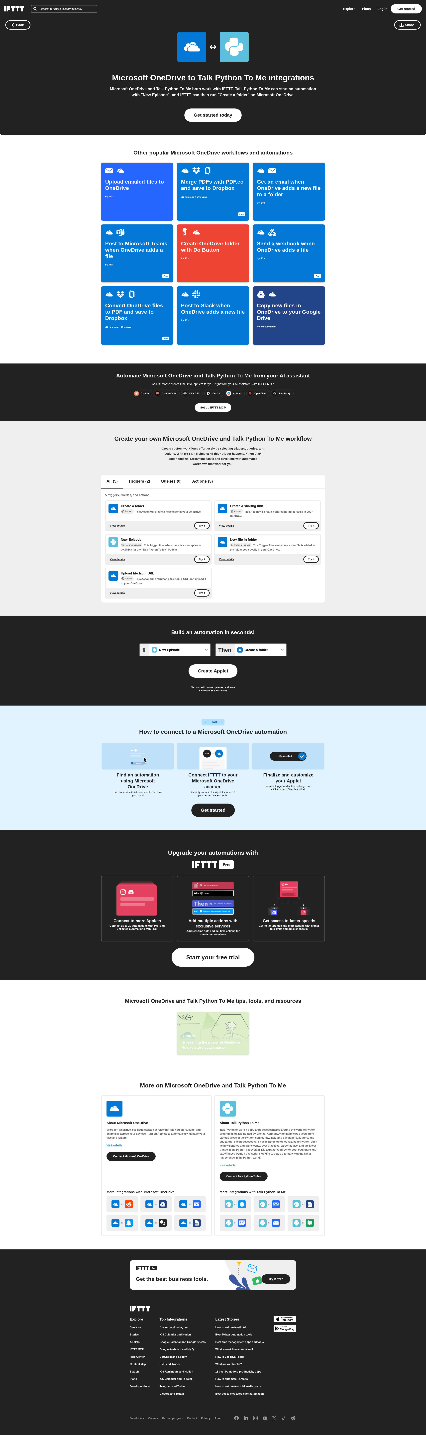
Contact (192, 1418)
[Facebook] (236, 1418)
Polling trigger (133, 545)
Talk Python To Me (232, 77)
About (218, 1418)
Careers (153, 1418)
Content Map (138, 1364)
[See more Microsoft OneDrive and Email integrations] (190, 1204)
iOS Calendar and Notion (175, 1334)
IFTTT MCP (137, 1349)
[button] (213, 810)
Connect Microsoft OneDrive (131, 1156)
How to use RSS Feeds (229, 1356)
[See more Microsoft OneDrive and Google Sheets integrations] (190, 1223)
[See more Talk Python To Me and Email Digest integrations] (269, 1204)
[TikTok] (284, 1418)
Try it (202, 525)
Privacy (206, 1418)
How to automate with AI (230, 1327)
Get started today (213, 115)
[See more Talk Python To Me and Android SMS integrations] (303, 1223)
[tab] (112, 482)
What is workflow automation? (234, 1349)
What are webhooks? (228, 1364)
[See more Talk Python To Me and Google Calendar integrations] (235, 1223)
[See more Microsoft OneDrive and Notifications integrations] (122, 1223)
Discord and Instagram (174, 1327)
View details (117, 525)
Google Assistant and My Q (177, 1349)
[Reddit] (293, 1418)
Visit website (114, 1145)
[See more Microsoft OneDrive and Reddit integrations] (122, 1204)
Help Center (137, 1356)
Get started (406, 9)
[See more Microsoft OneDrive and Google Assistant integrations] (156, 1223)
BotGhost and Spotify (173, 1356)
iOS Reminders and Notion (176, 1371)
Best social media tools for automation (239, 1393)
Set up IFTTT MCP (213, 407)
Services (135, 1327)
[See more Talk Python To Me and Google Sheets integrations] (303, 1204)
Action (128, 511)
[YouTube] (265, 1418)
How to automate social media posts (238, 1386)
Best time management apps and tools (239, 1342)
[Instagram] (255, 1418)
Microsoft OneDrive (149, 77)
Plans (366, 8)
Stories (134, 1334)
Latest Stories (227, 1319)
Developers (137, 1418)
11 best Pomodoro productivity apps (238, 1371)
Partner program (172, 1418)
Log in (382, 8)
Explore (349, 8)
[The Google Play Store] (285, 1329)
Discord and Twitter (172, 1393)
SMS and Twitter (170, 1364)
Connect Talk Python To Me (243, 1176)
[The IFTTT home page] (14, 9)
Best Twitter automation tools (233, 1334)
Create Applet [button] (213, 670)
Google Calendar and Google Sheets (183, 1342)
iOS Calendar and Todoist (176, 1379)
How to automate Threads (231, 1379)
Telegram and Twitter (173, 1386)
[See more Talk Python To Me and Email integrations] (269, 1223)
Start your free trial (213, 957)
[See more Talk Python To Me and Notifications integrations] (235, 1204)
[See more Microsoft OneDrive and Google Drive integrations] (156, 1204)
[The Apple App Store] (285, 1320)
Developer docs (140, 1386)
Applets (135, 1342)
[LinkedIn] (246, 1418)
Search (134, 1371)
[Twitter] (274, 1418)
